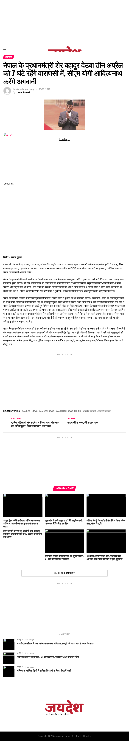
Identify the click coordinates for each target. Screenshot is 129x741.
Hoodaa (87, 736)
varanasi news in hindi (69, 411)
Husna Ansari (23, 92)
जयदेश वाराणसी (90, 411)
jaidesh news (30, 411)
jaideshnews (47, 411)
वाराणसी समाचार (104, 411)
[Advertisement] (64, 22)
